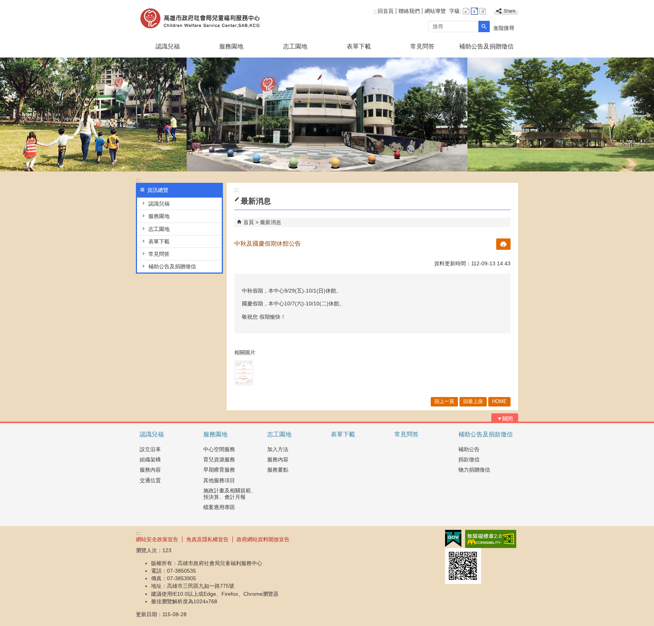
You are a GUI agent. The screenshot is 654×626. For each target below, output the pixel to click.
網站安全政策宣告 (157, 539)
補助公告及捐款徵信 (485, 434)
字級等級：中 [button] (474, 11)
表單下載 (359, 46)
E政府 (453, 538)
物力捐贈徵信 (474, 470)
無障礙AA (490, 539)
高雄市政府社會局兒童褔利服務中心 (200, 18)
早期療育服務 (219, 470)
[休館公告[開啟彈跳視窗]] (243, 373)
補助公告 (469, 449)
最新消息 (270, 222)
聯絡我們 (409, 11)
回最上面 (473, 401)
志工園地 (295, 46)
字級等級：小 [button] (466, 11)
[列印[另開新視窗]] (503, 244)
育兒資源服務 (219, 459)
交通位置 (150, 480)
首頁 (248, 222)
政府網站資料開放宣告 (263, 539)
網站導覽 (435, 11)
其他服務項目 (219, 480)
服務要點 (277, 470)
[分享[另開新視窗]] (506, 11)
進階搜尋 (503, 28)
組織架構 (150, 459)
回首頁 (386, 11)
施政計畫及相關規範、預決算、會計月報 (229, 493)
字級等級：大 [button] (483, 11)
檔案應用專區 (219, 507)
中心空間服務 (219, 449)
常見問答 (422, 46)
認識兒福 (168, 46)
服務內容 (150, 470)
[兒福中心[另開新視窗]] (327, 114)
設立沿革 (150, 449)
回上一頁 (444, 401)
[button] (484, 26)
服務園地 (231, 46)
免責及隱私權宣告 (207, 539)
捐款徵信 (469, 459)
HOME (499, 401)
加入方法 (277, 449)
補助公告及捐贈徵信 (486, 46)
